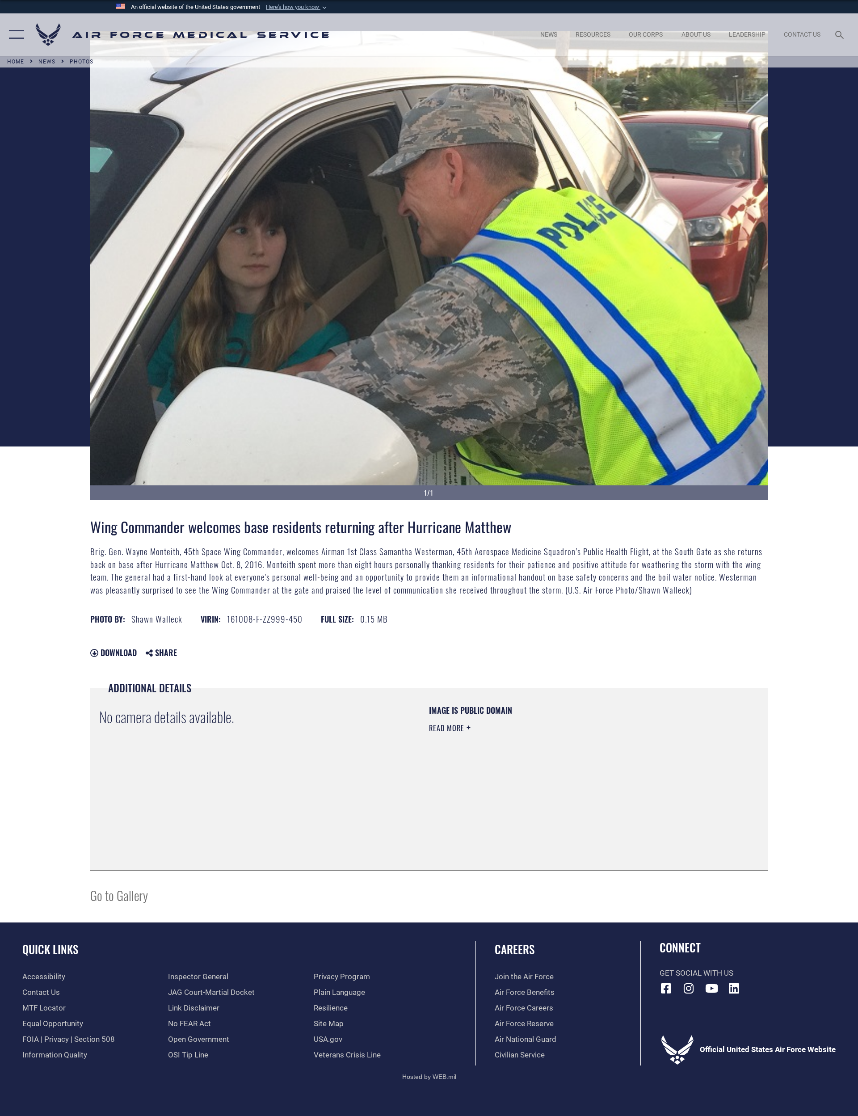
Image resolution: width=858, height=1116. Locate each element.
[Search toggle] (840, 34)
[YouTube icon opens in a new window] (711, 988)
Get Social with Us (696, 973)
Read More (448, 728)
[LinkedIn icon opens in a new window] (734, 988)
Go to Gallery (119, 895)
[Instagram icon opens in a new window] (688, 988)
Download (117, 652)
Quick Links (50, 949)
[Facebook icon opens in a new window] (666, 988)
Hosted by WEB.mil (429, 1076)
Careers (514, 949)
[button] (297, 7)
